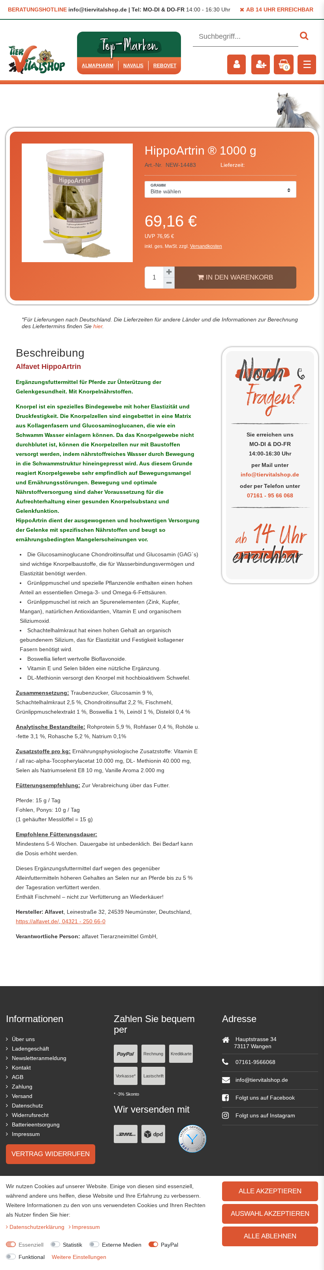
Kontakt (21, 1067)
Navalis (133, 65)
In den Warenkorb (238, 277)
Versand (22, 1096)
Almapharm (97, 65)
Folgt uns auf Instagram (264, 1115)
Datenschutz (27, 1105)
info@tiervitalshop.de (270, 474)
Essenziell (31, 1245)
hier (97, 326)
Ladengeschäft (30, 1048)
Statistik (72, 1245)
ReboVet (164, 65)
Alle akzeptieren (270, 1191)
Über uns (23, 1039)
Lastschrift (153, 1075)
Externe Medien (121, 1245)
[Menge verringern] (169, 283)
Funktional (32, 1257)
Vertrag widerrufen (50, 1154)
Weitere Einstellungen (79, 1257)
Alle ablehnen (270, 1236)
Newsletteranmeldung (39, 1058)
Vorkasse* (126, 1075)
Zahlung (22, 1086)
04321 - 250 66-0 (82, 921)
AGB (17, 1077)
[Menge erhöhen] (169, 272)
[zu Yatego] (192, 1138)
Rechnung (153, 1053)
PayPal (169, 1245)
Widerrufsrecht (30, 1115)
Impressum (26, 1134)
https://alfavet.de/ (37, 921)
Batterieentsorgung (36, 1124)
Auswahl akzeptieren (270, 1213)
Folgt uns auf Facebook (264, 1097)
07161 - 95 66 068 (270, 495)
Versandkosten (206, 246)
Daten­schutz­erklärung (37, 1227)
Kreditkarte (181, 1053)
